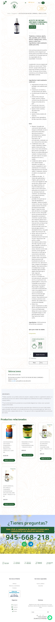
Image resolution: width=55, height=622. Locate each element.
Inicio (8, 13)
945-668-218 (27, 537)
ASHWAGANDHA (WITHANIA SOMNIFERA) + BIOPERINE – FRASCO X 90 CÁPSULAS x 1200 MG (8, 447)
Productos (14, 13)
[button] (25, 2)
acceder (14, 381)
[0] (4, 2)
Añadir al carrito (40, 354)
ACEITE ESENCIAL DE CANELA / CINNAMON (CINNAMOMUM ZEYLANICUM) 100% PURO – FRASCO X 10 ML (9, 491)
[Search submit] (43, 3)
